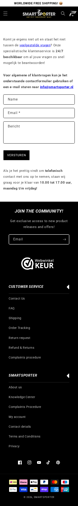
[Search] (63, 13)
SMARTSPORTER (44, 497)
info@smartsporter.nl (56, 87)
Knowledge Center (22, 397)
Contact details (20, 426)
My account (17, 417)
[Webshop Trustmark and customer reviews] (37, 264)
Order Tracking (19, 328)
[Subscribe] (64, 239)
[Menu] (5, 13)
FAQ (12, 308)
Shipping (15, 318)
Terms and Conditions (25, 436)
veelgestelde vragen (35, 45)
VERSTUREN (16, 155)
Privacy (14, 446)
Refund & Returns (21, 347)
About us (15, 387)
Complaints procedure (25, 357)
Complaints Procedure (25, 407)
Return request (19, 338)
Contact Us (17, 298)
